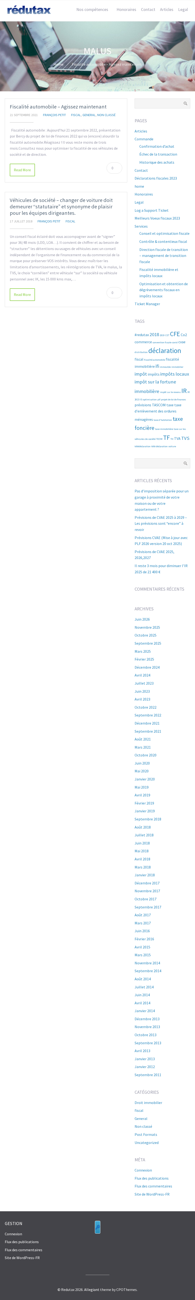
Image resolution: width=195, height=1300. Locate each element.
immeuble (165, 366)
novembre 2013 (147, 1026)
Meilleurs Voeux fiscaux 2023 (157, 218)
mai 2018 (142, 851)
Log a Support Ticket (152, 210)
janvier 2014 (145, 1010)
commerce (143, 341)
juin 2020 (142, 763)
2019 (162, 335)
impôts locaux (174, 374)
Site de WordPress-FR (152, 1194)
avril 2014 (142, 1003)
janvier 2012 (145, 1066)
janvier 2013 (145, 1058)
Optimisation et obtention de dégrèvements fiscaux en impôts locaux (163, 289)
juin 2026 (142, 619)
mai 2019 (142, 787)
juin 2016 (142, 930)
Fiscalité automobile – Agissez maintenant (58, 106)
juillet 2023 (144, 683)
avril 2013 (142, 1050)
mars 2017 (143, 923)
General (89, 115)
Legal (183, 9)
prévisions (143, 404)
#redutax (142, 334)
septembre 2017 (148, 907)
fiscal (76, 115)
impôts (154, 374)
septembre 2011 (148, 1074)
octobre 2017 (145, 899)
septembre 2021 (148, 731)
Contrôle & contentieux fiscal (163, 241)
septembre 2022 (148, 715)
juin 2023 (142, 691)
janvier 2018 (145, 875)
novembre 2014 (147, 963)
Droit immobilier (148, 1102)
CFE (175, 334)
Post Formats (146, 1134)
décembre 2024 (147, 667)
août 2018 (143, 827)
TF (166, 437)
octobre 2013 (145, 1034)
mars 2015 (143, 954)
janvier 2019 (145, 811)
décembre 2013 (147, 1018)
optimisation (150, 399)
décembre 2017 (147, 883)
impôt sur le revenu (170, 392)
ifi (157, 366)
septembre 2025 (148, 643)
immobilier (177, 366)
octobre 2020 (145, 755)
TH (172, 439)
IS (141, 399)
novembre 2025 (147, 627)
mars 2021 (143, 747)
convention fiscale (162, 342)
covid (175, 342)
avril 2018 (142, 859)
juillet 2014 (144, 987)
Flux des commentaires (153, 1186)
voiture (172, 446)
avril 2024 (142, 675)
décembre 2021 (147, 723)
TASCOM (159, 404)
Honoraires (126, 9)
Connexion (143, 1170)
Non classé (106, 115)
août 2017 (143, 914)
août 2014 (143, 978)
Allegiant (91, 1289)
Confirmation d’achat (156, 146)
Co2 (184, 334)
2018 (154, 334)
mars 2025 (143, 651)
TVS (185, 438)
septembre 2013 (148, 1042)
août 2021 (143, 739)
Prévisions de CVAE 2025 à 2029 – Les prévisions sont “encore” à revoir (161, 523)
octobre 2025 (145, 635)
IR (184, 391)
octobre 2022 (145, 707)
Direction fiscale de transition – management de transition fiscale (163, 255)
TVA (177, 438)
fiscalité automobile (154, 359)
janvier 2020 (145, 779)
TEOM (159, 439)
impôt (141, 374)
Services (141, 226)
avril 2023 (142, 699)
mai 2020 (142, 771)
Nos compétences (92, 9)
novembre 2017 (147, 890)
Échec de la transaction (158, 154)
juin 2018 (142, 843)
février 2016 (144, 939)
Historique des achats (156, 162)
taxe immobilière (164, 429)
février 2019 (144, 803)
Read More (22, 169)
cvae (181, 341)
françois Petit (54, 115)
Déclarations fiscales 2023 (156, 178)
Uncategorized (147, 1142)
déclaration (164, 350)
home (139, 186)
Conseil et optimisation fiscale (164, 233)
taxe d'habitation (163, 420)
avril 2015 (142, 947)
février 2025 (144, 659)
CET (167, 335)
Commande (144, 139)
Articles (166, 9)
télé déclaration (159, 446)
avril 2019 (142, 795)
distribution (141, 352)
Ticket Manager (147, 303)
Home (58, 64)
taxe (170, 404)
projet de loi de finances (173, 399)
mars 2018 (143, 867)
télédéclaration (143, 446)
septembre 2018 (148, 819)
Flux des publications (152, 1178)
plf (158, 399)
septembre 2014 (148, 970)
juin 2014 (142, 994)
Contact (148, 9)
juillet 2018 (144, 835)
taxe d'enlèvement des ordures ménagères (158, 412)
